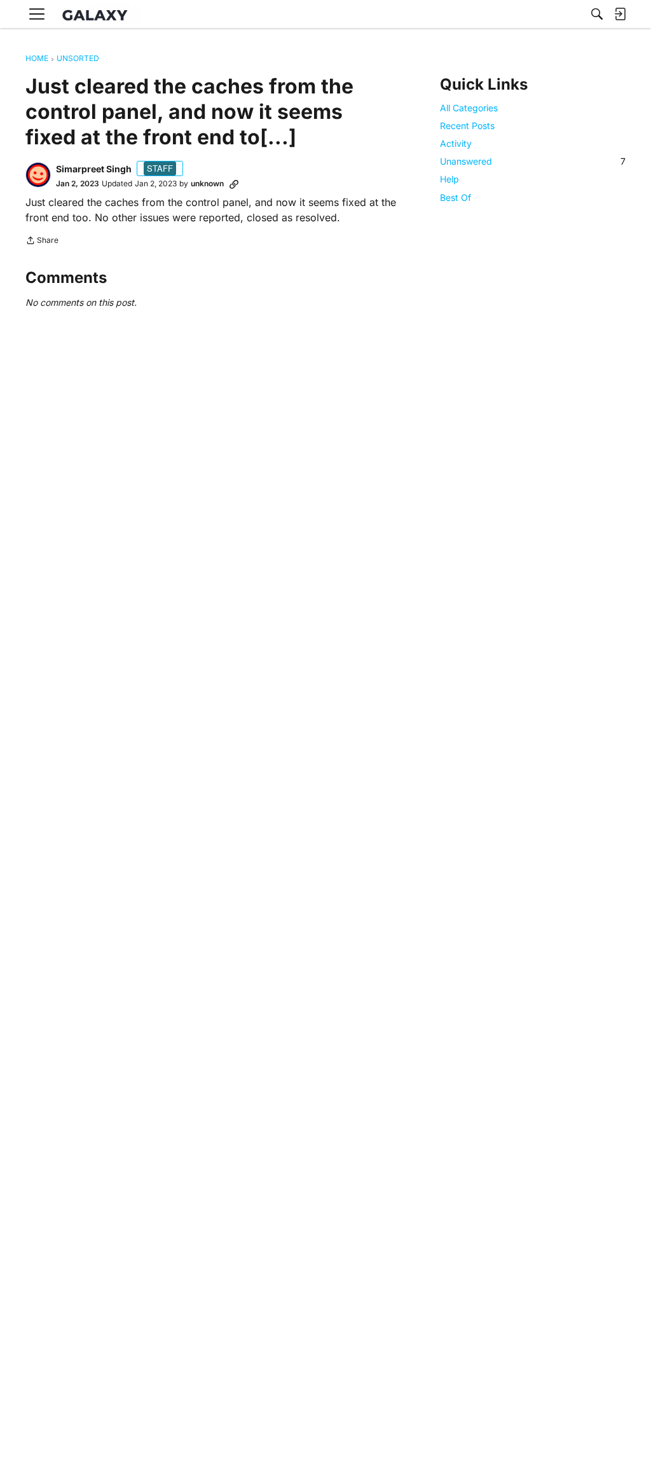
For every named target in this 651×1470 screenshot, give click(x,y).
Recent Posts (467, 125)
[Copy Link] (234, 183)
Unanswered (533, 161)
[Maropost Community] (98, 14)
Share (41, 241)
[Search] (597, 14)
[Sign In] (619, 14)
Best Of (455, 197)
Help (449, 179)
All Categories (469, 107)
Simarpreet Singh (94, 168)
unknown (207, 183)
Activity (456, 143)
